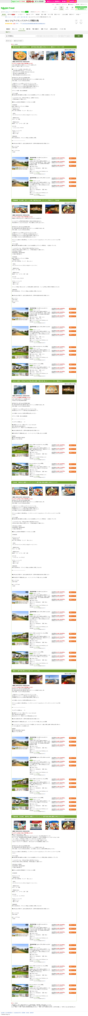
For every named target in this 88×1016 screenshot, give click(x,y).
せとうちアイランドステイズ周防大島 (22, 21)
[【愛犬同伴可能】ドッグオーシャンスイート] (20, 161)
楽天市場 (77, 4)
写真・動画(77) (35, 29)
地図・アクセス (44, 29)
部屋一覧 (28, 29)
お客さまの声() (53, 29)
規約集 (27, 1012)
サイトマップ (64, 4)
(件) (17, 23)
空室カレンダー (72, 158)
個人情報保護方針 (9, 1012)
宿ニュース (14, 29)
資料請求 (32, 1012)
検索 (79, 35)
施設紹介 (8, 29)
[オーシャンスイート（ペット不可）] (20, 368)
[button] (27, 161)
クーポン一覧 (62, 29)
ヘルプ (53, 4)
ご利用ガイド (58, 4)
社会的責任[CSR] (17, 1012)
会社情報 (3, 1012)
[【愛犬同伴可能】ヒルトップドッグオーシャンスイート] (20, 181)
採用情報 (23, 1012)
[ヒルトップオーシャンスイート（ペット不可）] (20, 350)
